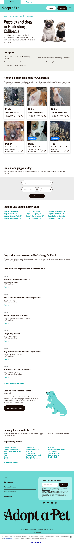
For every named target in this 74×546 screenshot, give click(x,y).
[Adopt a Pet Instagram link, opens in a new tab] (57, 502)
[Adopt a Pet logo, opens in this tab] (37, 518)
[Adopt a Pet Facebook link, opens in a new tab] (40, 502)
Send (63, 485)
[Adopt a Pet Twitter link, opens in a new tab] (44, 502)
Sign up (62, 8)
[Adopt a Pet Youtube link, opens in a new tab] (53, 502)
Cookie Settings (37, 532)
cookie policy (8, 538)
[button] (19, 116)
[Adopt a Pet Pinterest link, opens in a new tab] (49, 502)
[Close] (71, 537)
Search (37, 196)
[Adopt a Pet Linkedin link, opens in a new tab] (60, 502)
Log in (51, 8)
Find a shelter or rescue (14, 408)
